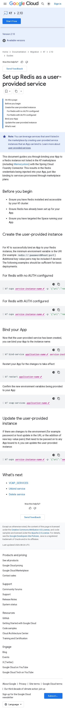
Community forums (12, 589)
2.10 (20, 13)
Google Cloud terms (52, 684)
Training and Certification (15, 638)
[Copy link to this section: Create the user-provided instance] (6, 240)
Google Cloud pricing (13, 565)
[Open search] (43, 4)
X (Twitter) (8, 662)
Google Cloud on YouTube (15, 667)
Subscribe (53, 695)
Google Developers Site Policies (24, 536)
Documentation (19, 52)
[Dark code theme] (53, 284)
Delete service (17, 494)
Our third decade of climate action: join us (24, 689)
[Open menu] (5, 4)
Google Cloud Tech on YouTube (18, 672)
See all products (10, 560)
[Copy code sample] (58, 284)
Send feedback (14, 68)
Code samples (10, 628)
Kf (10, 13)
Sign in (57, 4)
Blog (5, 652)
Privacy (22, 684)
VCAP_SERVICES (18, 483)
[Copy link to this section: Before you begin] (35, 192)
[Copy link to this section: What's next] (26, 475)
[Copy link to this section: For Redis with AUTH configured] (52, 301)
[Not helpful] (26, 62)
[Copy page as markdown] (16, 91)
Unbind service (17, 488)
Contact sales (9, 575)
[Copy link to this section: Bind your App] (30, 330)
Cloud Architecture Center (15, 633)
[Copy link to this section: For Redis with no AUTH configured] (56, 276)
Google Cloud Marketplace (16, 570)
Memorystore (21, 164)
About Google (9, 684)
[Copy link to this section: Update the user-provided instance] (20, 424)
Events (6, 657)
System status (10, 604)
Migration (34, 52)
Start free (11, 21)
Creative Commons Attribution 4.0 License (31, 530)
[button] (32, 40)
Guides (10, 55)
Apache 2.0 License (40, 533)
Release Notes (10, 599)
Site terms (34, 684)
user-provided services (19, 148)
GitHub (6, 618)
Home (5, 52)
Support (7, 594)
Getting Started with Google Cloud (19, 623)
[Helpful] (22, 62)
